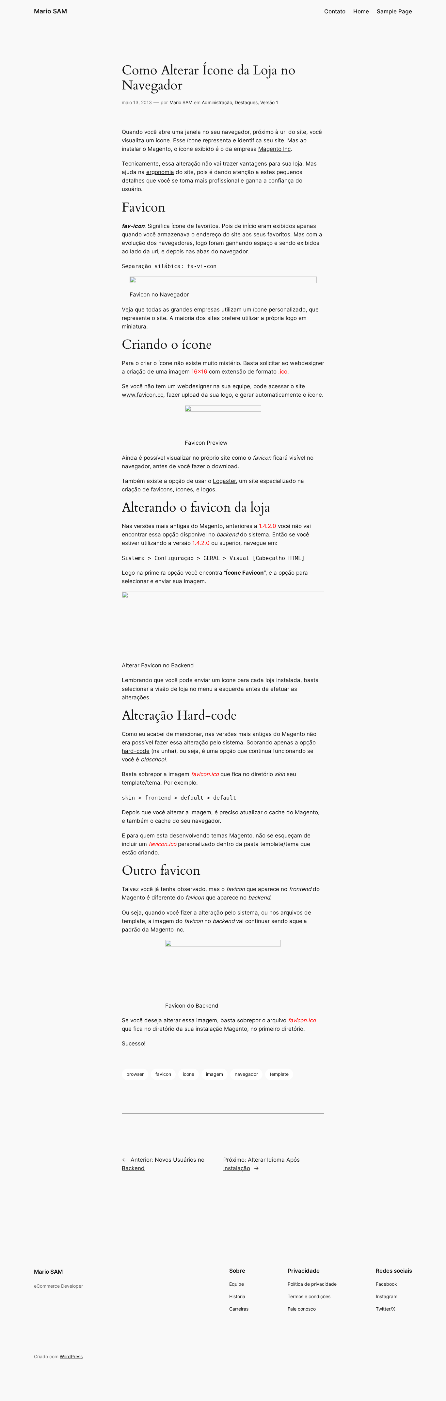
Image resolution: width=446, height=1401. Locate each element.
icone (188, 1074)
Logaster (224, 481)
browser (135, 1074)
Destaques (246, 102)
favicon (163, 1074)
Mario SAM (50, 11)
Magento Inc (274, 149)
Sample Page (394, 11)
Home (361, 11)
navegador (246, 1074)
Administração (217, 102)
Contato (334, 11)
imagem (214, 1074)
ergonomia (160, 172)
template (279, 1074)
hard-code (136, 751)
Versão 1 (269, 102)
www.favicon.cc (142, 394)
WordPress (71, 1356)
